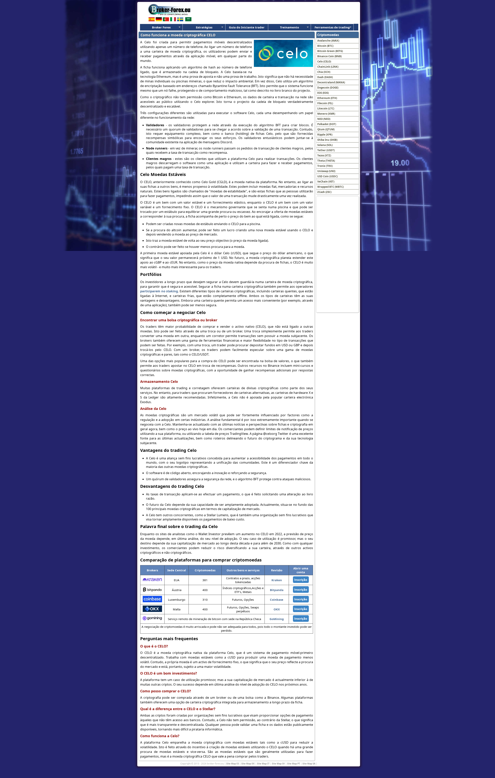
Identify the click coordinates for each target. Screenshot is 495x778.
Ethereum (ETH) (327, 98)
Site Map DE (248, 763)
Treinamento (289, 27)
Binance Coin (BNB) (329, 56)
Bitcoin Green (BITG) (330, 51)
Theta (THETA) (326, 160)
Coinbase (276, 599)
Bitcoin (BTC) (325, 46)
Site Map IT (263, 763)
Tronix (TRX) (325, 166)
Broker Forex (161, 27)
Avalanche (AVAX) (328, 40)
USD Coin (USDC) (327, 176)
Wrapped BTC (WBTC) (330, 187)
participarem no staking (159, 291)
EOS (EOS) (323, 93)
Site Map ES (232, 763)
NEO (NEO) (323, 119)
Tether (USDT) (326, 150)
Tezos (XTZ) (324, 155)
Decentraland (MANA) (331, 82)
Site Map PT (293, 763)
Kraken (276, 580)
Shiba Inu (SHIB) (327, 140)
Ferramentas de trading (332, 27)
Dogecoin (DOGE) (327, 87)
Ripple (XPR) (324, 134)
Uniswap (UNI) (326, 171)
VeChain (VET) (325, 181)
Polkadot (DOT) (326, 124)
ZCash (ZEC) (324, 192)
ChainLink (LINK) (327, 66)
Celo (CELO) (324, 61)
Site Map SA (308, 763)
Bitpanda (276, 590)
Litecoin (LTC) (325, 108)
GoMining (277, 619)
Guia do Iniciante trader (247, 27)
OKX (277, 609)
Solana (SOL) (325, 145)
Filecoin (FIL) (325, 103)
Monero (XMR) (326, 113)
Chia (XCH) (323, 72)
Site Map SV (278, 763)
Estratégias (204, 27)
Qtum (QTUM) (326, 129)
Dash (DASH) (325, 77)
